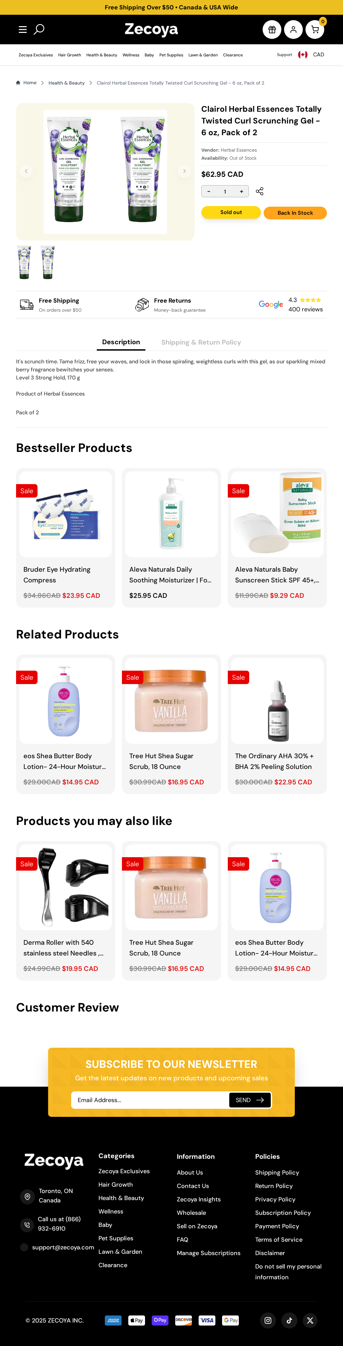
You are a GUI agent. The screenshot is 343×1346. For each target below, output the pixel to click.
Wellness (131, 55)
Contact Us (193, 1186)
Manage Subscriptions (209, 1253)
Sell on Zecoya (197, 1226)
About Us (190, 1173)
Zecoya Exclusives (36, 55)
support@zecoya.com (63, 1247)
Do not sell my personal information (288, 1271)
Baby (149, 55)
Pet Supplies (171, 55)
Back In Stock (295, 212)
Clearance (233, 55)
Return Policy (274, 1186)
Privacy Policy (275, 1199)
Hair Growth (69, 55)
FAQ (182, 1240)
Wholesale (191, 1213)
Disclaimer (270, 1253)
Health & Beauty (101, 55)
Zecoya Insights (199, 1199)
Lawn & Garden (203, 55)
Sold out (231, 212)
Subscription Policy (283, 1213)
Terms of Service (278, 1240)
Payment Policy (277, 1226)
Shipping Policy (277, 1173)
